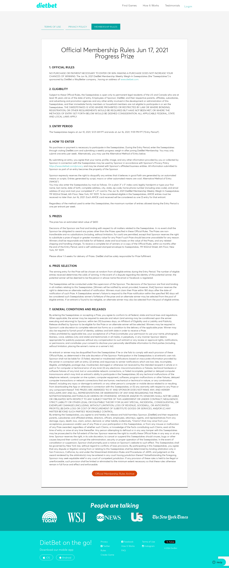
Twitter (106, 546)
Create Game (107, 554)
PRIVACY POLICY (77, 26)
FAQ (123, 550)
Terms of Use (148, 541)
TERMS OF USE (52, 26)
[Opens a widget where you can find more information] (217, 562)
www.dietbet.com (129, 79)
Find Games (129, 5)
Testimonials (172, 5)
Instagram (149, 546)
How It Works (151, 5)
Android (66, 557)
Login (188, 6)
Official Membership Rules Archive (114, 473)
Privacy (104, 541)
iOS (47, 557)
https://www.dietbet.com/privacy (66, 166)
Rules (103, 550)
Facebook (128, 541)
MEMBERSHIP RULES (105, 26)
